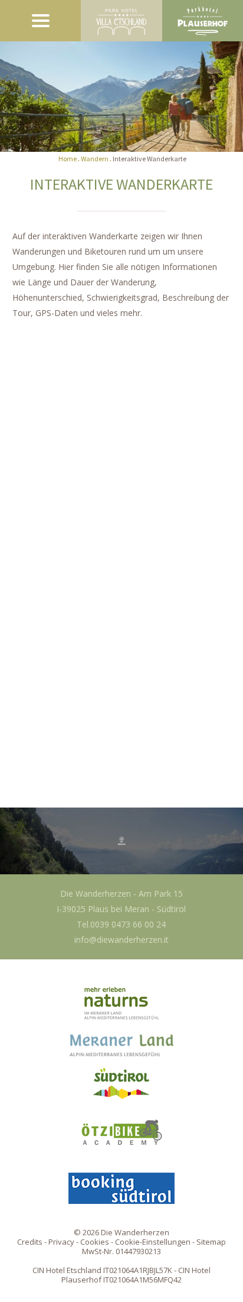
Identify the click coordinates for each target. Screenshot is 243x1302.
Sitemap (211, 1241)
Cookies (94, 1241)
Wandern (95, 158)
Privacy (61, 1241)
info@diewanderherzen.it (121, 939)
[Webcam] (121, 841)
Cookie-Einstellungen (153, 1241)
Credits (29, 1241)
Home (67, 158)
